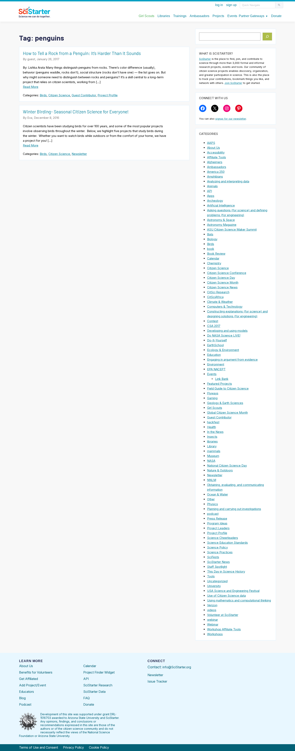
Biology (212, 239)
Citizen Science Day (221, 278)
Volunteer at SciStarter (222, 615)
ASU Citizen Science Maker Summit (232, 229)
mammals (213, 451)
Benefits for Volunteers (35, 672)
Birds (43, 95)
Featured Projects (219, 384)
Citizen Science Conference (226, 273)
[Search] (267, 37)
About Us (213, 148)
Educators (26, 691)
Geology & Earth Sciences (225, 403)
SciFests (213, 557)
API (209, 191)
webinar (212, 620)
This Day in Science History (226, 571)
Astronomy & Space (221, 220)
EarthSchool (215, 345)
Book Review (216, 253)
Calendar (213, 258)
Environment (215, 364)
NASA (211, 461)
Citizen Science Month (222, 282)
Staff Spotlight (217, 567)
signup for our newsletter (230, 118)
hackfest (213, 422)
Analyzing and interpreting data (228, 181)
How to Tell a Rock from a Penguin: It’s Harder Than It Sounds (82, 53)
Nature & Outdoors (220, 470)
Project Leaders (218, 528)
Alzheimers (214, 162)
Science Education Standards (227, 542)
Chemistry (214, 263)
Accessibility (216, 152)
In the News (215, 432)
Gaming (212, 398)
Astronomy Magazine (221, 225)
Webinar (212, 624)
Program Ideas (217, 523)
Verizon (212, 605)
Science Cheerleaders (222, 538)
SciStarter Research (97, 685)
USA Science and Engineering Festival (233, 591)
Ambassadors (216, 167)
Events (212, 374)
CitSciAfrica (215, 297)
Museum (213, 456)
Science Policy (217, 547)
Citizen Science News (222, 287)
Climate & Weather (220, 302)
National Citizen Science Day (227, 465)
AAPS (211, 143)
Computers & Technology (224, 306)
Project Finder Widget (99, 672)
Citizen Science (59, 95)
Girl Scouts (214, 408)
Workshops (215, 634)
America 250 (216, 172)
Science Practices (220, 552)
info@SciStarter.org (177, 667)
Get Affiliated (28, 678)
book (210, 249)
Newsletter (79, 154)
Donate (88, 704)
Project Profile (108, 95)
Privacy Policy (73, 747)
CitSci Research (218, 292)
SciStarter (205, 58)
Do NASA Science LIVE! (223, 335)
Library (212, 446)
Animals (212, 186)
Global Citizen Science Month (227, 412)
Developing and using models (227, 331)
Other (211, 499)
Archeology (215, 201)
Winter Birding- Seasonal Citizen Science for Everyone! (76, 111)
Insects (212, 437)
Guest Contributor (84, 95)
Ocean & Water (217, 494)
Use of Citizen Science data (226, 595)
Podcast (25, 704)
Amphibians (215, 176)
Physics (212, 504)
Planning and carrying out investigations (234, 509)
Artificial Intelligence (221, 205)
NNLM (211, 480)
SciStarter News (218, 562)
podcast (213, 514)
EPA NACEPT (216, 369)
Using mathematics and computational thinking (239, 600)
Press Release (217, 518)
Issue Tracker (157, 681)
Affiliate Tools (216, 157)
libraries (212, 441)
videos (211, 610)
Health (211, 427)
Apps (210, 196)
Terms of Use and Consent (38, 747)
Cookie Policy (99, 747)
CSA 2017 (213, 326)
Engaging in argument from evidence (232, 359)
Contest (212, 321)
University (214, 586)
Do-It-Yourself (217, 340)
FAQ (86, 698)
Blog (22, 698)
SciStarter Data (94, 691)
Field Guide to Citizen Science (228, 388)
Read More (30, 87)
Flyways (212, 393)
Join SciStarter (233, 82)
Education (214, 355)
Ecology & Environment (223, 350)
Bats (210, 234)
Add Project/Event (32, 685)
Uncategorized (217, 581)
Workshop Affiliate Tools (224, 629)
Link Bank (221, 379)
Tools (211, 576)
